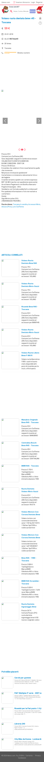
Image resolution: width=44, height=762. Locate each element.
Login (33, 2)
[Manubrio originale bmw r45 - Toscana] (10, 427)
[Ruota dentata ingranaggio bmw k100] (10, 611)
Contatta (29, 755)
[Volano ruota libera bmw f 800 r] (10, 360)
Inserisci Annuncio (23, 2)
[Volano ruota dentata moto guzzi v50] (10, 337)
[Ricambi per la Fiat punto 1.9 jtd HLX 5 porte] (7, 713)
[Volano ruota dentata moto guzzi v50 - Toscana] (10, 291)
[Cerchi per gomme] (7, 682)
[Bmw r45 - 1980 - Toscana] (10, 565)
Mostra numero (23, 53)
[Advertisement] (19, 72)
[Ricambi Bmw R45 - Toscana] (10, 314)
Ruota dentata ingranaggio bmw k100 (28, 607)
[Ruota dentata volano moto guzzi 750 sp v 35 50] (10, 496)
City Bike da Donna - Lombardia (28, 739)
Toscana (16, 204)
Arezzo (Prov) (7, 207)
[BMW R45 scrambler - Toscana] (10, 588)
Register (39, 2)
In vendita (24, 204)
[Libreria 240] (7, 728)
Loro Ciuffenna (18, 207)
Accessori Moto (34, 204)
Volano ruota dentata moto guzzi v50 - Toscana (30, 286)
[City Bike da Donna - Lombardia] (7, 744)
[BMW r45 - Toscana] (10, 473)
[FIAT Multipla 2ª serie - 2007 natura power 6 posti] (7, 698)
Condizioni (22, 758)
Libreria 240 (19, 724)
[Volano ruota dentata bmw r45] (10, 268)
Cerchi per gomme (22, 678)
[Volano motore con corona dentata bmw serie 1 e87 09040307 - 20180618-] (10, 542)
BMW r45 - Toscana (30, 466)
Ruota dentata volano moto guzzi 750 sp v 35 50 (29, 491)
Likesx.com (6, 2)
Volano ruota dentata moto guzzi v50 (30, 332)
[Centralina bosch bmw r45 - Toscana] (10, 450)
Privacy (38, 755)
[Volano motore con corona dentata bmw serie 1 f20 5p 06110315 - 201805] (10, 519)
